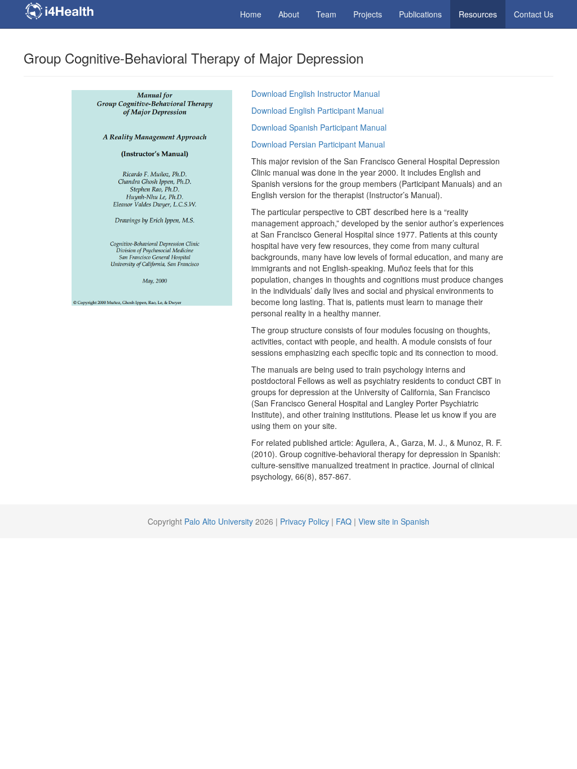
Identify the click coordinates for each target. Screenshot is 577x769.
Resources (478, 14)
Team (326, 14)
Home (250, 14)
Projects (367, 14)
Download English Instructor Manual (315, 93)
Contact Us (533, 14)
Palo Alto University (218, 521)
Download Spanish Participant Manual (319, 127)
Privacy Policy (305, 521)
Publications (420, 14)
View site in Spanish (393, 521)
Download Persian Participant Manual (318, 144)
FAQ (344, 521)
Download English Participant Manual (317, 110)
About (288, 14)
